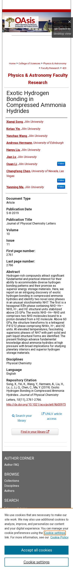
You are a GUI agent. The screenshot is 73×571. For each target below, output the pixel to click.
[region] (36, 539)
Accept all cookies (36, 550)
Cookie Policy (59, 537)
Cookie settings (54, 533)
